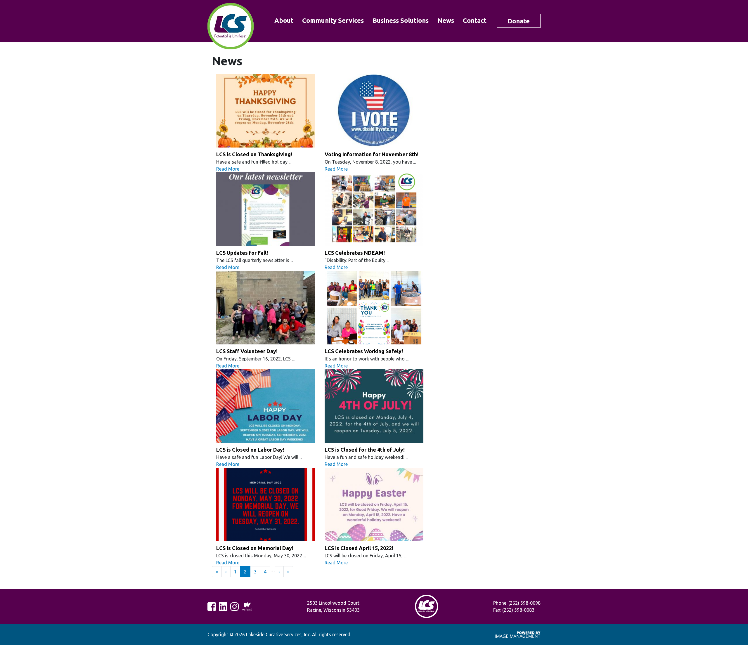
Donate (519, 21)
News (445, 20)
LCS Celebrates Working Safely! (364, 351)
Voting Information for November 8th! (371, 154)
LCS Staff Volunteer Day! (247, 351)
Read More (227, 168)
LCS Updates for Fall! (242, 253)
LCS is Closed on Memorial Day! (254, 548)
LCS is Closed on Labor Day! (250, 449)
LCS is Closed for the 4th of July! (365, 449)
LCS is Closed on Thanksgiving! (254, 154)
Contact (474, 20)
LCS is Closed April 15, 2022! (359, 548)
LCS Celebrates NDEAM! (355, 253)
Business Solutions (401, 20)
